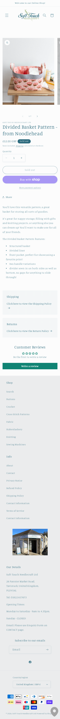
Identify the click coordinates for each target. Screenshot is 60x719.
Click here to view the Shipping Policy (29, 303)
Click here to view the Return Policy (28, 331)
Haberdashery (14, 429)
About (9, 465)
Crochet (10, 406)
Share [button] (9, 197)
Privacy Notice (14, 480)
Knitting (11, 436)
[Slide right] (37, 116)
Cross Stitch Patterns (17, 414)
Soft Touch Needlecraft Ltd (24, 713)
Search (10, 391)
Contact (10, 473)
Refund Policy (14, 488)
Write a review (30, 366)
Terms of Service (15, 510)
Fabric (9, 421)
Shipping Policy (15, 495)
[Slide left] (22, 116)
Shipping (19, 146)
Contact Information (18, 503)
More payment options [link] (30, 187)
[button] (6, 15)
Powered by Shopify (45, 713)
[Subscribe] (47, 650)
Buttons (10, 399)
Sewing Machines (16, 444)
